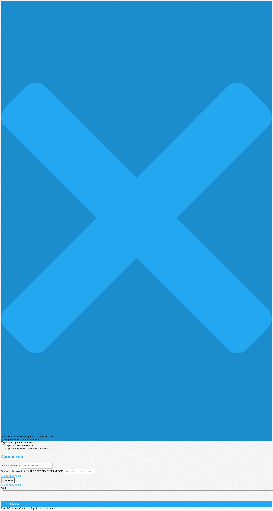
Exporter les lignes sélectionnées (17, 442)
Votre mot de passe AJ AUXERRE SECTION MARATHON (32, 471)
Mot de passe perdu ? (11, 475)
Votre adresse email (11, 465)
